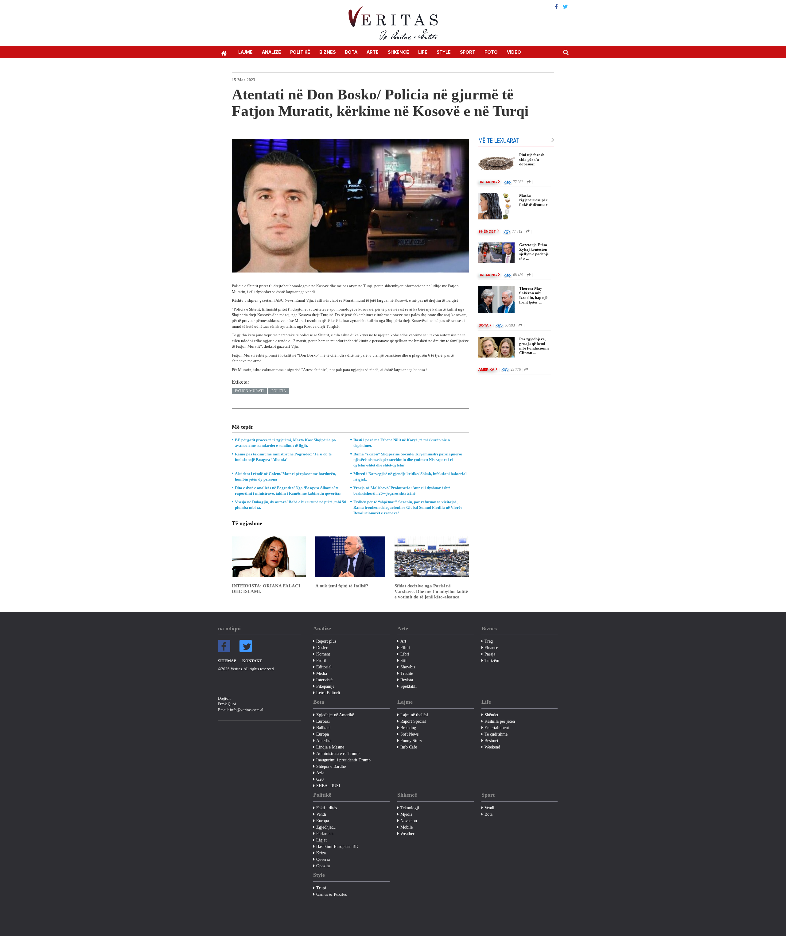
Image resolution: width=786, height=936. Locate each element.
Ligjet (321, 840)
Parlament (325, 833)
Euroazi (323, 721)
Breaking (487, 182)
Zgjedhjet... (326, 827)
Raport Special (413, 721)
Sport (467, 52)
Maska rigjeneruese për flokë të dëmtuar (533, 200)
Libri (404, 654)
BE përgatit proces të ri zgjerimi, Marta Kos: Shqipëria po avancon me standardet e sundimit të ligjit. (285, 443)
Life (422, 52)
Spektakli (408, 686)
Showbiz (407, 667)
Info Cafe (408, 747)
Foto (491, 52)
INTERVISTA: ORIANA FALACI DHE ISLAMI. (266, 588)
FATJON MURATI (249, 391)
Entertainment (496, 727)
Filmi (405, 647)
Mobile (406, 827)
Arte (373, 52)
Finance (491, 647)
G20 (320, 779)
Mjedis (406, 814)
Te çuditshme (496, 734)
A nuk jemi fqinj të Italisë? (341, 585)
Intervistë (324, 680)
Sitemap (227, 661)
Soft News (409, 734)
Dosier (322, 647)
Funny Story (411, 740)
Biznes (327, 52)
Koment (323, 654)
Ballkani (323, 727)
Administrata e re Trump (338, 753)
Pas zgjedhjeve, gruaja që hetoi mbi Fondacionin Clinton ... (534, 346)
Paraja (489, 654)
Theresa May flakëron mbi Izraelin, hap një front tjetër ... (533, 295)
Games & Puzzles (331, 894)
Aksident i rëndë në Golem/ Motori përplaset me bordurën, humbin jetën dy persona (285, 476)
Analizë (271, 52)
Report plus (326, 641)
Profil (321, 660)
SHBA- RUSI (328, 785)
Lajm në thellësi (414, 715)
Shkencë (398, 52)
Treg (488, 641)
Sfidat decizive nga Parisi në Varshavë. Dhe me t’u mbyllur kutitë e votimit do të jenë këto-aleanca (431, 591)
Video (514, 52)
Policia (278, 391)
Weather (407, 833)
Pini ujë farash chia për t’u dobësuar (531, 159)
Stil (403, 660)
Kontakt (252, 661)
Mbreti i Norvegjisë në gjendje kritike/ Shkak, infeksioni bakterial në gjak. (410, 476)
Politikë (300, 52)
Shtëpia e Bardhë (331, 766)
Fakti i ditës (326, 808)
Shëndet (487, 232)
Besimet (491, 740)
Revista (406, 680)
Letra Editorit (328, 692)
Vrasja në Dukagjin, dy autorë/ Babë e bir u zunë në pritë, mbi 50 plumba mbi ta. (290, 505)
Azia (320, 773)
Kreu (223, 52)
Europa (322, 734)
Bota (351, 52)
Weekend (492, 747)
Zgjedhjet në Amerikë (335, 715)
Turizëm (491, 660)
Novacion (408, 820)
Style (444, 52)
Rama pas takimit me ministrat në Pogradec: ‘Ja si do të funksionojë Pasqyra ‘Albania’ (283, 457)
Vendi (321, 814)
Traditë (406, 673)
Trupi (321, 888)
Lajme (245, 52)
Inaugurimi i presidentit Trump (343, 760)
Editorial (324, 667)
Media (321, 673)
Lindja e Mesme (330, 747)
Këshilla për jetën (499, 721)
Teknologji (409, 808)
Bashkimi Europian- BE (337, 846)
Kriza (321, 853)
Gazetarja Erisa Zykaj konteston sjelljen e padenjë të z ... (534, 251)
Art (403, 641)
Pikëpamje (325, 686)
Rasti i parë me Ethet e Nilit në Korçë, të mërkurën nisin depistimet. (401, 443)
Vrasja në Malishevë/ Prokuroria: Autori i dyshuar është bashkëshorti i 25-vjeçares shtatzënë (401, 490)
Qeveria (323, 859)
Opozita (323, 866)
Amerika (486, 370)
